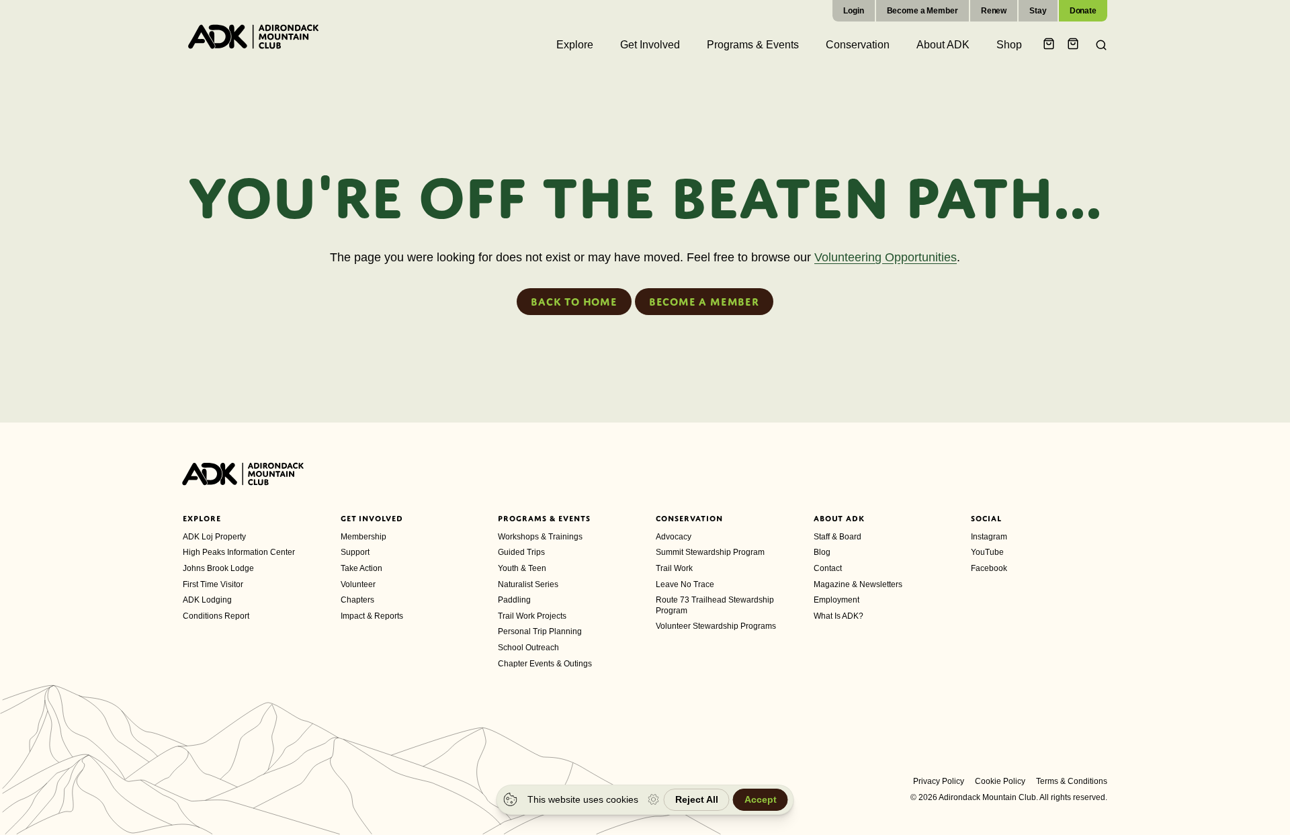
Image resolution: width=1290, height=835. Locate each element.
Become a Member (922, 10)
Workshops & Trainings (540, 536)
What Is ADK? (838, 616)
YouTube (987, 552)
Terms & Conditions (1071, 781)
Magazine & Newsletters (858, 584)
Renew (993, 10)
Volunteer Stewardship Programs (716, 626)
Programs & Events (544, 518)
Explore (202, 518)
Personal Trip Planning (540, 631)
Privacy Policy (938, 781)
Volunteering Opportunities (885, 257)
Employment (836, 600)
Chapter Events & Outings (545, 663)
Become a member (704, 302)
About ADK (839, 518)
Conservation (689, 518)
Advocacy (673, 536)
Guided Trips (521, 552)
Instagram (989, 536)
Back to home (574, 302)
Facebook (989, 568)
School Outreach (528, 647)
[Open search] (1097, 45)
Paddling (514, 600)
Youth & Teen (522, 568)
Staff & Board (837, 536)
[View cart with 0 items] (1051, 45)
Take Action (361, 568)
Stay (1038, 10)
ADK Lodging (207, 600)
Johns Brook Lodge (218, 568)
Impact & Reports (372, 616)
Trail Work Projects (532, 616)
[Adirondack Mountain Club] (253, 36)
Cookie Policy (1000, 781)
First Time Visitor (213, 584)
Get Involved (372, 518)
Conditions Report (216, 616)
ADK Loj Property (214, 536)
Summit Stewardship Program (710, 552)
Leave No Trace (685, 584)
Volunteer (358, 584)
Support (355, 552)
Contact (828, 568)
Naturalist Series (528, 584)
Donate (1083, 10)
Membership (363, 536)
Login (853, 10)
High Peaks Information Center (239, 552)
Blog (822, 552)
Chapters (357, 600)
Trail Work (674, 568)
